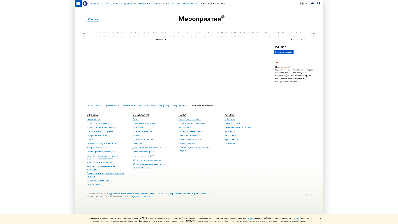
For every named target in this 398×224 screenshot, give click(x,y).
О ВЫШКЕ (92, 114)
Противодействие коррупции (100, 151)
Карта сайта (206, 193)
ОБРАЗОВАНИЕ (140, 114)
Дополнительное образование (146, 147)
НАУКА (182, 114)
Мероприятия (179, 105)
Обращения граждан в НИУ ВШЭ (101, 143)
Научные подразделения (189, 119)
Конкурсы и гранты (186, 143)
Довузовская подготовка (143, 123)
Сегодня (93, 19)
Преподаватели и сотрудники (100, 131)
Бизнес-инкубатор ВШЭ (143, 155)
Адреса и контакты (117, 193)
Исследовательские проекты (191, 123)
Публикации (229, 143)
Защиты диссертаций (187, 135)
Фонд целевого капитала (98, 147)
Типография (229, 131)
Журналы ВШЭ (231, 139)
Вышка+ (135, 135)
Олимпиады (137, 127)
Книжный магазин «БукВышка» (237, 127)
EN (306, 3)
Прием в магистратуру (142, 139)
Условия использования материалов (143, 193)
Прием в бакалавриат (142, 131)
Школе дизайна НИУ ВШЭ (138, 196)
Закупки (90, 139)
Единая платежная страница (99, 180)
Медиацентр (230, 135)
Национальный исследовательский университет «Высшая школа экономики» (121, 105)
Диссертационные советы (190, 131)
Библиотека (229, 119)
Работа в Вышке (93, 184)
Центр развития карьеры (143, 151)
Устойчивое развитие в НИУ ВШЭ (102, 127)
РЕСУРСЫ (229, 114)
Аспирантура (164, 105)
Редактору (308, 195)
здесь (250, 218)
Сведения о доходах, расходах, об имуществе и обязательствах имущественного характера (102, 158)
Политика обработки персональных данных (180, 193)
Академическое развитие (189, 139)
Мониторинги (184, 127)
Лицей (135, 119)
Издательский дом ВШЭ (234, 123)
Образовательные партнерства (146, 160)
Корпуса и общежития (97, 135)
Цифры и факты (93, 119)
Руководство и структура (98, 123)
